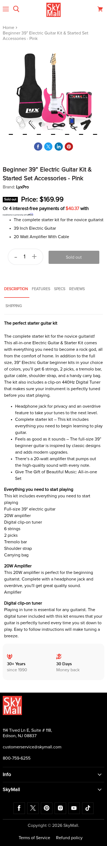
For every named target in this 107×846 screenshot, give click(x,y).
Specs (59, 289)
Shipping (13, 306)
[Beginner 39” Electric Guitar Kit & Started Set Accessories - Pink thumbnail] (11, 134)
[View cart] (100, 9)
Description (16, 289)
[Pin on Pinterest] (69, 146)
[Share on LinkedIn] (59, 146)
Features (41, 289)
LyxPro (22, 187)
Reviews (77, 289)
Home (9, 27)
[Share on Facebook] (38, 146)
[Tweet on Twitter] (48, 146)
